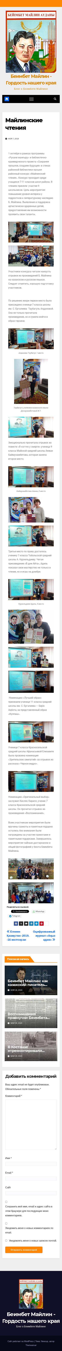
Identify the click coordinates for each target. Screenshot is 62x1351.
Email (9, 1172)
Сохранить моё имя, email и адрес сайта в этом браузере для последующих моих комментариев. (28, 1211)
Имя (8, 1158)
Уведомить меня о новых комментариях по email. (29, 1230)
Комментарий (13, 1096)
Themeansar (31, 1345)
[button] (55, 99)
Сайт (8, 1187)
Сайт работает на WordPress (21, 1341)
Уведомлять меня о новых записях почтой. (33, 1240)
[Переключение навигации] (31, 99)
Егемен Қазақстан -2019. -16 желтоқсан (18, 935)
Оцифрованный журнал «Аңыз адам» (44, 935)
